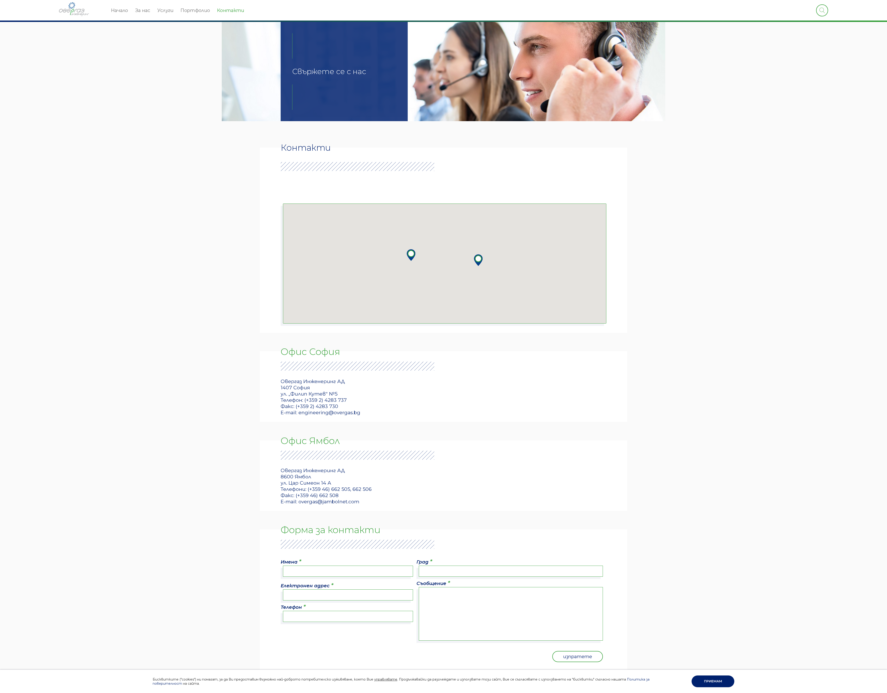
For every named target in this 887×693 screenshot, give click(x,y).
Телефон (293, 607)
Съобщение (433, 583)
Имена (291, 561)
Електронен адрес (307, 585)
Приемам (713, 681)
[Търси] (822, 10)
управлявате (385, 679)
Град (424, 561)
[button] (478, 260)
